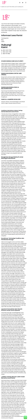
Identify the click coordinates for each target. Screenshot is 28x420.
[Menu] (25, 2)
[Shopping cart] (22, 2)
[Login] (19, 2)
